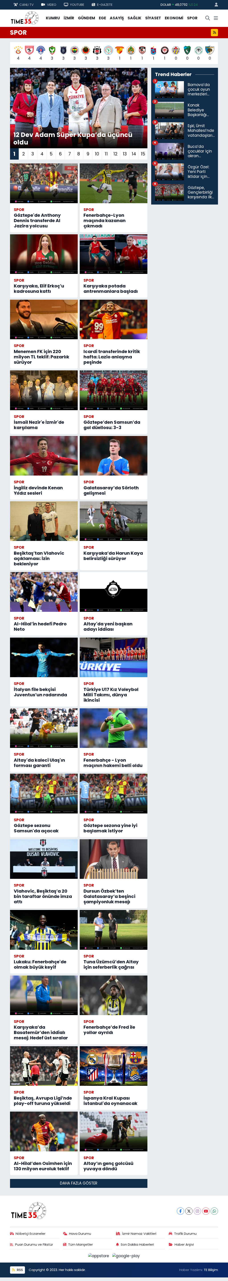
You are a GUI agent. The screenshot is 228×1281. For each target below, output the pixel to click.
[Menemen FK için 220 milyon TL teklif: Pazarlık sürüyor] (44, 319)
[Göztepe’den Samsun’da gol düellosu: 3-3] (113, 390)
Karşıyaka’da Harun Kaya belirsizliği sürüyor (113, 556)
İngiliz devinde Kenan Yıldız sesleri (38, 490)
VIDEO (51, 4)
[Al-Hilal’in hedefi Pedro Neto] (44, 592)
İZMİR (69, 18)
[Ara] (208, 18)
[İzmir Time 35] (25, 17)
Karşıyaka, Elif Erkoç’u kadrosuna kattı (39, 288)
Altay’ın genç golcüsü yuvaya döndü (108, 1166)
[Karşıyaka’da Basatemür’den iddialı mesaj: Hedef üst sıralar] (44, 995)
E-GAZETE (104, 4)
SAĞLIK (134, 18)
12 (115, 154)
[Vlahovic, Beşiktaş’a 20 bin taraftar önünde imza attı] (44, 859)
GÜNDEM (86, 18)
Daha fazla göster (78, 1183)
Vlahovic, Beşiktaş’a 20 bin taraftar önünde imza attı (43, 896)
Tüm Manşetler (80, 1244)
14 (134, 154)
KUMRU (53, 18)
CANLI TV (26, 4)
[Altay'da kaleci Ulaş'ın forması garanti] (44, 728)
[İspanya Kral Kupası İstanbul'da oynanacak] (113, 1066)
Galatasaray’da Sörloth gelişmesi (111, 490)
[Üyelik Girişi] (214, 5)
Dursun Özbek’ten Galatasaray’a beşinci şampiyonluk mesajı (109, 896)
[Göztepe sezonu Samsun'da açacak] (44, 793)
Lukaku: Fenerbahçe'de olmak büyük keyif (40, 964)
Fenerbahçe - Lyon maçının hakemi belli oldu (112, 763)
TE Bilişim (211, 1269)
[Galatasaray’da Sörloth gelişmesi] (113, 456)
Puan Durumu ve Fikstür (34, 1244)
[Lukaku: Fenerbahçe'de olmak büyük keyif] (44, 930)
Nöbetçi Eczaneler (30, 1233)
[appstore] (99, 1255)
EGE (102, 18)
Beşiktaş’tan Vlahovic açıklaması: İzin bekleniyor (39, 558)
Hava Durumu (80, 1233)
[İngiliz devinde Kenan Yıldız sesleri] (44, 456)
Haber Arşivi (184, 1244)
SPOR (192, 18)
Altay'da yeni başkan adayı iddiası (107, 626)
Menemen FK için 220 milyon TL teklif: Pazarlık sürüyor (41, 356)
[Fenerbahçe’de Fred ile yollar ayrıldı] (113, 995)
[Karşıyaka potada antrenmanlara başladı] (113, 254)
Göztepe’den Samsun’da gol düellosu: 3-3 (111, 425)
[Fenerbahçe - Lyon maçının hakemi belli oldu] (113, 728)
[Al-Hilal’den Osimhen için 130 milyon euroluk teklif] (44, 1131)
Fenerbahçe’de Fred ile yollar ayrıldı (109, 1030)
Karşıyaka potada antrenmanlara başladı (110, 288)
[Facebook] (180, 1211)
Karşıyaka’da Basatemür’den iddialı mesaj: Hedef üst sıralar (41, 1032)
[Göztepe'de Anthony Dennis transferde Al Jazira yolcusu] (44, 183)
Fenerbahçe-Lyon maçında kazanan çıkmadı (104, 220)
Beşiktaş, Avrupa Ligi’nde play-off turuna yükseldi (43, 1100)
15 (143, 154)
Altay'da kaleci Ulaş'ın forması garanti (39, 763)
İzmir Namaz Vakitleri (139, 1233)
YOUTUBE (77, 4)
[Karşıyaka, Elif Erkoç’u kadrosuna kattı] (44, 254)
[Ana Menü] (216, 18)
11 (106, 154)
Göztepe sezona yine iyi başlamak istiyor (110, 828)
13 (125, 154)
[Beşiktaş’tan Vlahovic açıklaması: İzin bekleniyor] (44, 521)
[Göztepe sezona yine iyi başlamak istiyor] (113, 793)
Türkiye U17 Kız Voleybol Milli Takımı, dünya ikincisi (110, 694)
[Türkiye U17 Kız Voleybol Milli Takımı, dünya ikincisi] (113, 657)
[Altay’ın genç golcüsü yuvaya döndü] (113, 1131)
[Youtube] (206, 1211)
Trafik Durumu (185, 1233)
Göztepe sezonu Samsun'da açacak (36, 828)
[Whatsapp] (214, 1211)
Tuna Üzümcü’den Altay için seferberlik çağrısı (111, 964)
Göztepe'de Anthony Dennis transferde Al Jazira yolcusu (37, 220)
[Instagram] (197, 1211)
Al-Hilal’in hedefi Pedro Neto (40, 626)
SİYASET (153, 18)
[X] (189, 1211)
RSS (19, 1269)
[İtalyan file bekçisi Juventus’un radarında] (44, 657)
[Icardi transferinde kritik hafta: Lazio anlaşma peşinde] (113, 319)
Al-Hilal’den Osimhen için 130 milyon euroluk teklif (43, 1166)
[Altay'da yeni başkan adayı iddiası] (113, 592)
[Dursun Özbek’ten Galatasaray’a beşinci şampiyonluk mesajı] (113, 859)
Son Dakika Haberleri (137, 1244)
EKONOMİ (174, 18)
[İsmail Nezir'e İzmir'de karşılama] (44, 390)
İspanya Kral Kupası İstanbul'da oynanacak (110, 1100)
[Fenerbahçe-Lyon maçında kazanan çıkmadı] (113, 183)
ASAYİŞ (117, 18)
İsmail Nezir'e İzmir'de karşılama (39, 425)
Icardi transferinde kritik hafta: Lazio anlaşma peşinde (111, 356)
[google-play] (126, 1255)
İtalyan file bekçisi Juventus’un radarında (40, 692)
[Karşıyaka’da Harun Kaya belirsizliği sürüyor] (113, 521)
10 (97, 154)
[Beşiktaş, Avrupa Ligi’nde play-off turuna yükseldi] (44, 1066)
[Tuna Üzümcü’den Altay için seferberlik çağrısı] (113, 930)
